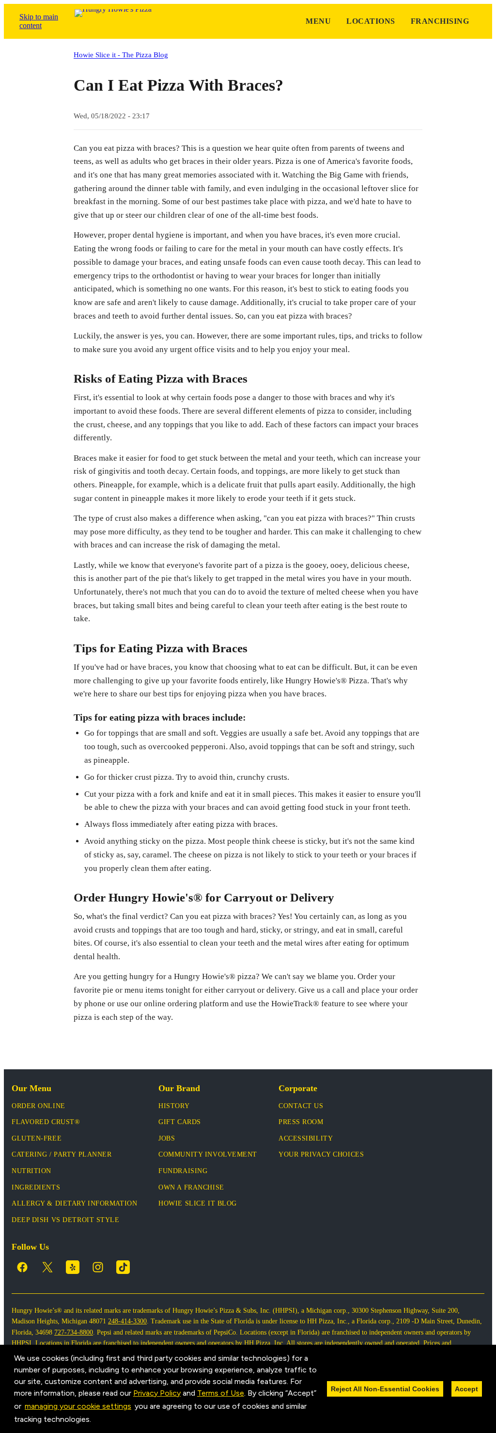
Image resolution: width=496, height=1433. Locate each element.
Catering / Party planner (61, 1154)
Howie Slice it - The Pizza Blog (121, 54)
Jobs (166, 1138)
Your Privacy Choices (321, 1154)
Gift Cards (179, 1122)
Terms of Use (220, 1393)
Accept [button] (466, 1389)
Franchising (440, 21)
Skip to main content (38, 21)
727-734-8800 (73, 1332)
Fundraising (182, 1171)
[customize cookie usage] (100, 1421)
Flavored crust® (46, 1122)
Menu (318, 21)
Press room (301, 1122)
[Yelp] (72, 1267)
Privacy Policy (157, 1393)
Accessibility (306, 1138)
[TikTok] (123, 1267)
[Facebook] (22, 1267)
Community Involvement (207, 1154)
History (173, 1106)
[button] (94, 1420)
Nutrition (31, 1171)
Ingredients (36, 1187)
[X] (47, 1267)
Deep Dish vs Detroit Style (66, 1220)
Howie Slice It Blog (197, 1203)
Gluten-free (37, 1138)
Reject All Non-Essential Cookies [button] (385, 1389)
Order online (38, 1106)
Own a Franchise (191, 1187)
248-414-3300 (127, 1321)
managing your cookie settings (78, 1406)
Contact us (301, 1106)
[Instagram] (97, 1267)
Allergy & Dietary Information (74, 1203)
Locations (370, 21)
